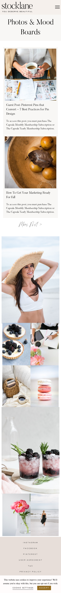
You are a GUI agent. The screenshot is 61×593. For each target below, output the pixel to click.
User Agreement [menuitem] (30, 560)
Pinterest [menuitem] (30, 554)
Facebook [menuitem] (30, 548)
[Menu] (57, 7)
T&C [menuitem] (30, 566)
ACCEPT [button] (44, 588)
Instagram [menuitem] (30, 542)
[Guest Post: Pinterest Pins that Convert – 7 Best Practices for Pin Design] (30, 91)
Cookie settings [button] (23, 588)
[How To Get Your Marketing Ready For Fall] (30, 176)
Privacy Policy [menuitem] (31, 572)
